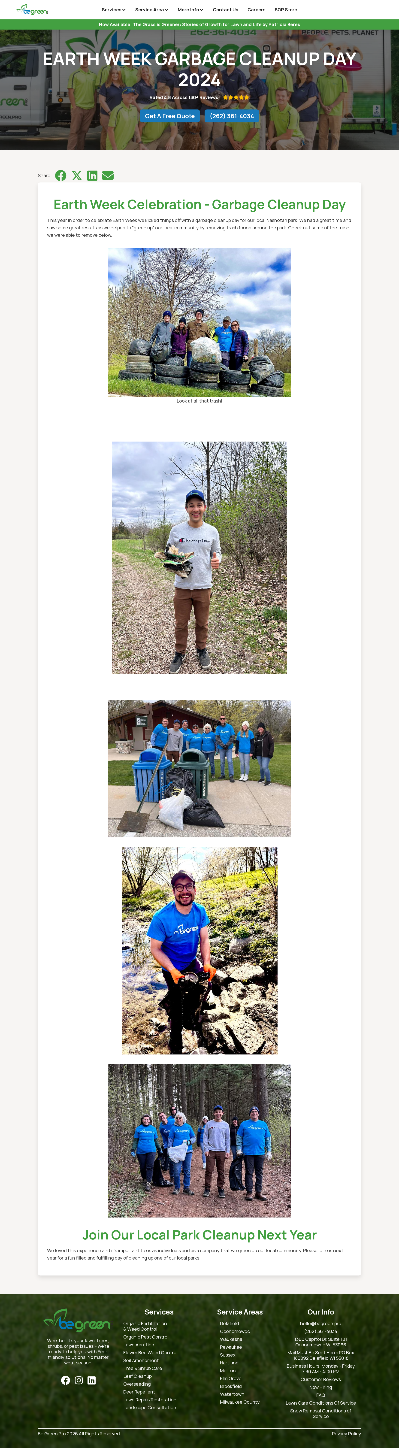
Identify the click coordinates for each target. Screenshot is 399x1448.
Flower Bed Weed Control (150, 1352)
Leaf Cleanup (137, 1376)
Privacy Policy (346, 1434)
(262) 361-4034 (232, 116)
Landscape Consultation (149, 1407)
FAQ (320, 1395)
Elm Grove (231, 1378)
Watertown (232, 1394)
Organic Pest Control (146, 1337)
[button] (114, 9)
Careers (257, 9)
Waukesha (231, 1339)
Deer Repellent (139, 1392)
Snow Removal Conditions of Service (320, 1413)
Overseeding (137, 1384)
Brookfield (231, 1386)
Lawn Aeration (138, 1345)
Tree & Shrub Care (142, 1368)
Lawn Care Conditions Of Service (321, 1403)
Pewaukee (231, 1347)
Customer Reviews (321, 1379)
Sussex (228, 1355)
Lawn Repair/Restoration (149, 1400)
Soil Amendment (141, 1360)
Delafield (229, 1323)
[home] (32, 9)
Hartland (229, 1363)
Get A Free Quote (170, 116)
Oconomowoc (235, 1331)
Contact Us (225, 9)
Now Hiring (320, 1387)
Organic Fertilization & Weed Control (145, 1326)
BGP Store (286, 9)
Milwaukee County (240, 1402)
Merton (228, 1370)
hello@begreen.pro (320, 1323)
